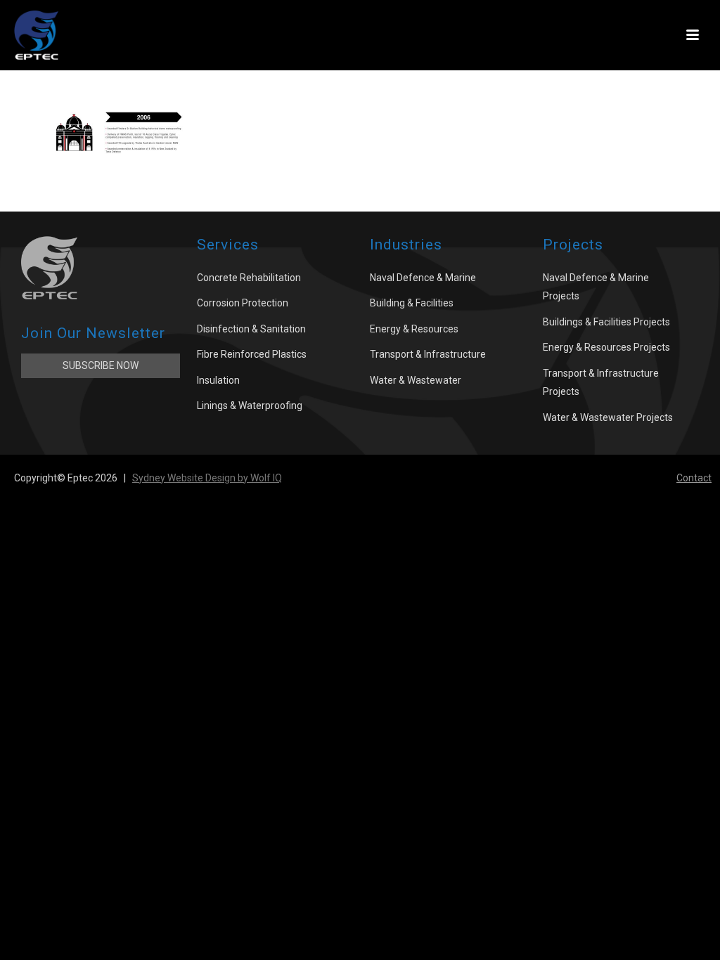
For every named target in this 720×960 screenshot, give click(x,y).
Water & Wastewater (415, 380)
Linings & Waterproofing (249, 405)
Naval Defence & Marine (423, 277)
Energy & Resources (414, 329)
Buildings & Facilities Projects (606, 321)
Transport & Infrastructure (428, 354)
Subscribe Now (101, 365)
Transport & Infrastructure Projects (601, 383)
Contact (694, 478)
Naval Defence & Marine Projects (596, 287)
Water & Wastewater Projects (608, 417)
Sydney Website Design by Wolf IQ (207, 478)
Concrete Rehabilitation (249, 277)
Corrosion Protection (242, 303)
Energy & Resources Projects (606, 347)
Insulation (218, 380)
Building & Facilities (412, 303)
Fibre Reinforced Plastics (252, 354)
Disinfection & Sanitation (251, 329)
